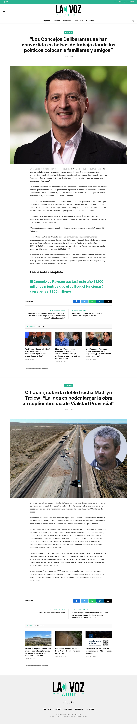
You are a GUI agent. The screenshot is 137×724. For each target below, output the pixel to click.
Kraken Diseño (82, 716)
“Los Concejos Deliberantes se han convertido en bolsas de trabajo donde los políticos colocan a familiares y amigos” (90, 615)
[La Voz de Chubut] (68, 11)
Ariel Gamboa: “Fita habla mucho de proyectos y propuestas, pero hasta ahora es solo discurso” (98, 352)
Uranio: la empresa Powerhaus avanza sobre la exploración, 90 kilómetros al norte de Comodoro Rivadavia (38, 652)
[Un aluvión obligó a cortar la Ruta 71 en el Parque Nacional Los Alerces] (68, 638)
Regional (46, 21)
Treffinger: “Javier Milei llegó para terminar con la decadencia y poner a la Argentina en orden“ (37, 352)
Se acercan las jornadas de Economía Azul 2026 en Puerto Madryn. (99, 650)
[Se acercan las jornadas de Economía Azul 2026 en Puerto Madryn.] (99, 638)
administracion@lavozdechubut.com (68, 714)
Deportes (90, 21)
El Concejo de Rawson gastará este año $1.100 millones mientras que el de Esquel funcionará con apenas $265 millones (66, 286)
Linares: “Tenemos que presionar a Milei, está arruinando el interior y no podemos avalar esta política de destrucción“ (67, 353)
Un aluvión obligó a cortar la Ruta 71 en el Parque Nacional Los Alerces (67, 650)
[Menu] (4, 10)
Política (57, 21)
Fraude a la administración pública (51, 613)
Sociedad (79, 21)
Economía (67, 21)
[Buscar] (133, 20)
